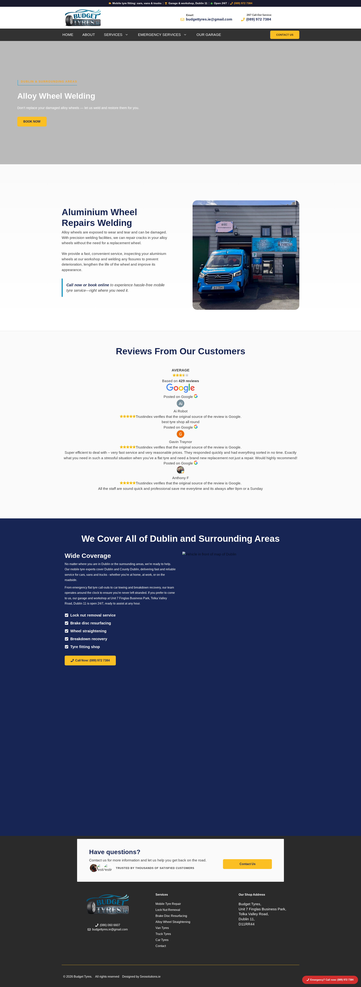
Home (67, 35)
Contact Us (284, 34)
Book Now (31, 121)
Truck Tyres (163, 933)
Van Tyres (162, 927)
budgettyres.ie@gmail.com (209, 19)
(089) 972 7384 (243, 3)
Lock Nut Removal (167, 909)
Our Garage (208, 35)
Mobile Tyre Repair (168, 903)
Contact (160, 946)
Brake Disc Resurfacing (171, 915)
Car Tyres (161, 940)
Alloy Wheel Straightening (172, 921)
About (88, 35)
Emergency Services (159, 35)
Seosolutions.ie (150, 976)
